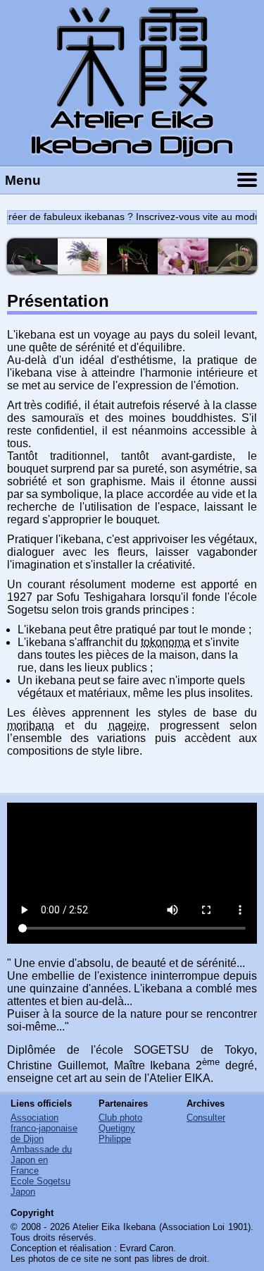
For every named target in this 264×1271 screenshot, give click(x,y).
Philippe (115, 1138)
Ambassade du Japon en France (41, 1160)
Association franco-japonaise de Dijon (44, 1128)
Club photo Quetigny (120, 1122)
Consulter (206, 1117)
